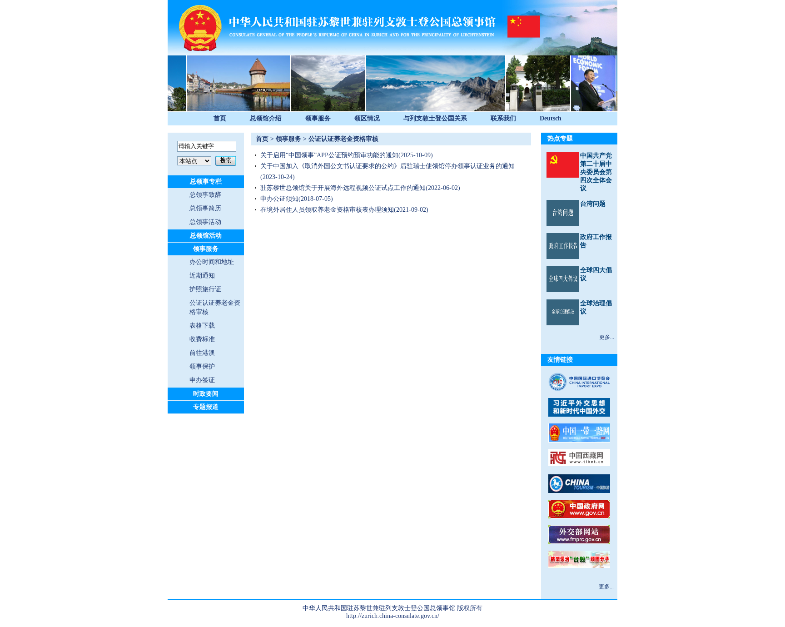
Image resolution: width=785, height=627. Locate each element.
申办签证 (202, 380)
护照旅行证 (205, 289)
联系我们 (503, 118)
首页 (220, 118)
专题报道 (206, 406)
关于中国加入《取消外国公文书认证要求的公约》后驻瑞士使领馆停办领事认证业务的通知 (387, 166)
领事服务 (318, 118)
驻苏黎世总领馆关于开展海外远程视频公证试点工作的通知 (343, 187)
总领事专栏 (206, 181)
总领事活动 (205, 222)
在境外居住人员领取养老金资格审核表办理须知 (327, 209)
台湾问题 (593, 203)
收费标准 (202, 339)
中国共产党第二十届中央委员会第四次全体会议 (596, 172)
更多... (606, 337)
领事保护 (202, 366)
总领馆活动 (206, 235)
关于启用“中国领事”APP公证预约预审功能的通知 (329, 155)
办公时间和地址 (211, 262)
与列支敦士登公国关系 (435, 118)
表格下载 (202, 325)
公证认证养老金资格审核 (343, 138)
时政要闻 (206, 393)
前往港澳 (202, 352)
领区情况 (367, 118)
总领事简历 (205, 208)
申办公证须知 (279, 198)
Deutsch (550, 118)
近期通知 (202, 275)
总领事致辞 (205, 194)
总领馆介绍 (266, 118)
